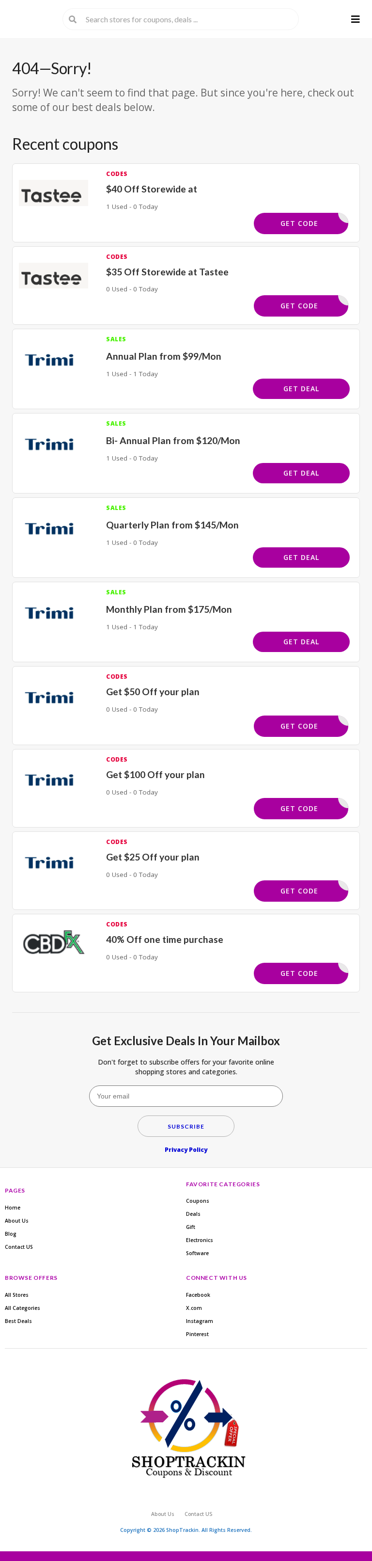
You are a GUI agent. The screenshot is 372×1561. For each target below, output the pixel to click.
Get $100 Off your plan (155, 774)
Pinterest (197, 1334)
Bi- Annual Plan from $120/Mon (173, 440)
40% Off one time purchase (164, 939)
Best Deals (18, 1321)
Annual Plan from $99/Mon (163, 356)
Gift (190, 1227)
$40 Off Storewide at (151, 188)
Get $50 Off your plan (153, 691)
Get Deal (301, 388)
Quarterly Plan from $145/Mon (172, 524)
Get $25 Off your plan (153, 856)
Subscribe (186, 1126)
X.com (194, 1308)
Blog (10, 1233)
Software (197, 1253)
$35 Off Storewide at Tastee (167, 271)
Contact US (19, 1246)
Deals (193, 1214)
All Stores (17, 1294)
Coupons (197, 1200)
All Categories (22, 1308)
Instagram (199, 1321)
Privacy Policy (186, 1150)
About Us (17, 1220)
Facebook (198, 1294)
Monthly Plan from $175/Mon (169, 609)
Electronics (199, 1240)
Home (12, 1207)
